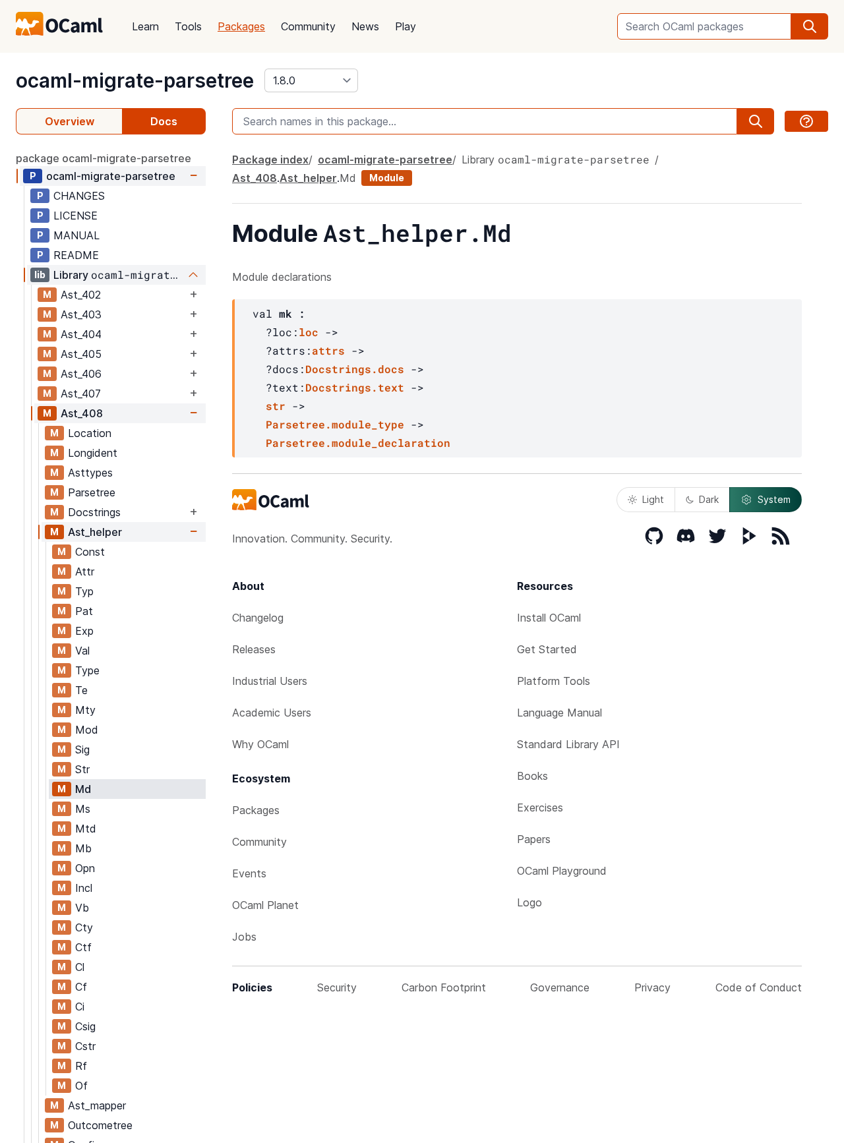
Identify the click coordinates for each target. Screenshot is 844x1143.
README (76, 255)
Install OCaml (549, 617)
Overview (69, 121)
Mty (85, 710)
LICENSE (75, 215)
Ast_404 (81, 334)
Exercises (540, 807)
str (276, 406)
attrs (328, 350)
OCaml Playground (562, 870)
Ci (79, 1006)
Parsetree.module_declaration (358, 443)
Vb (82, 907)
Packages (241, 26)
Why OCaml (260, 744)
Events (249, 873)
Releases (254, 649)
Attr (84, 571)
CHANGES (79, 195)
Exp (84, 630)
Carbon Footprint (444, 987)
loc (308, 332)
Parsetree (91, 492)
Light (653, 499)
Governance (559, 987)
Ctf (83, 947)
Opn (85, 868)
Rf (81, 1065)
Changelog (258, 617)
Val (82, 650)
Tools (188, 26)
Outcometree (100, 1125)
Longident (92, 452)
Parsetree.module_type (335, 424)
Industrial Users (269, 681)
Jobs (244, 936)
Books (532, 775)
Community (308, 26)
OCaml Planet (265, 905)
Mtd (85, 828)
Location (89, 433)
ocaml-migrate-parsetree (135, 80)
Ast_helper (95, 532)
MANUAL (76, 235)
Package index (270, 159)
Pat (84, 611)
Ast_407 (81, 393)
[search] (809, 26)
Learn (145, 26)
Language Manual (559, 712)
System (774, 499)
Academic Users (271, 712)
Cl (79, 967)
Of (81, 1085)
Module (386, 177)
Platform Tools (553, 681)
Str (82, 769)
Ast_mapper (97, 1105)
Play (405, 26)
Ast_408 (82, 413)
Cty (84, 927)
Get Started (547, 649)
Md (83, 789)
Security (337, 987)
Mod (86, 729)
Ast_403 (81, 314)
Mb (83, 848)
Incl (83, 887)
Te (81, 690)
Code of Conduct (758, 987)
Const (90, 551)
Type (87, 670)
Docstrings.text (354, 387)
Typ (84, 591)
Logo (529, 902)
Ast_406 (81, 373)
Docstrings (94, 512)
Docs (163, 121)
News (365, 26)
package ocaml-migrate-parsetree (103, 158)
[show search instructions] (806, 121)
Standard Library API (568, 744)
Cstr (85, 1046)
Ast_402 (81, 294)
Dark (709, 499)
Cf (81, 986)
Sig (82, 749)
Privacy (652, 987)
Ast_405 (81, 354)
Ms (82, 808)
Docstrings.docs (354, 369)
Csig (85, 1026)
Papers (534, 839)
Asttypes (90, 472)
